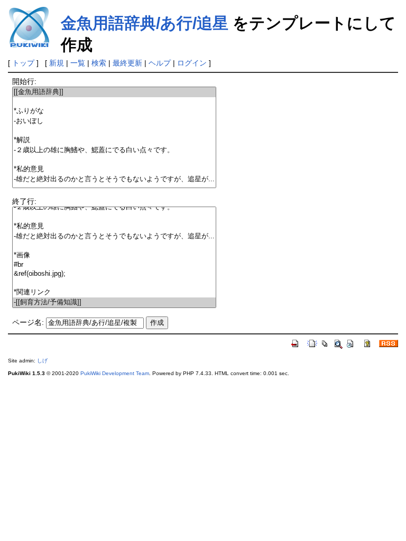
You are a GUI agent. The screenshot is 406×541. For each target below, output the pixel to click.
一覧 (77, 63)
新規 (56, 63)
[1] (114, 101)
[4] (114, 130)
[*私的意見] (114, 169)
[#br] (114, 264)
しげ (42, 360)
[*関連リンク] (114, 292)
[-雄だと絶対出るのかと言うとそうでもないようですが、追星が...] (114, 179)
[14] (114, 282)
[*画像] (114, 255)
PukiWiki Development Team (114, 373)
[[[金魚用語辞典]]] (114, 92)
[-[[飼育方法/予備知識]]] (114, 302)
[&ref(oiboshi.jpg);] (114, 273)
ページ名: (28, 322)
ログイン (192, 63)
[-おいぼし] (114, 121)
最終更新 (127, 63)
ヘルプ (160, 63)
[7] (114, 159)
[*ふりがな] (114, 111)
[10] (114, 245)
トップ (23, 63)
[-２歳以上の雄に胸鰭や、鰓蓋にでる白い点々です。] (114, 150)
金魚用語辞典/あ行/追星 (144, 23)
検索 (98, 63)
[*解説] (114, 140)
